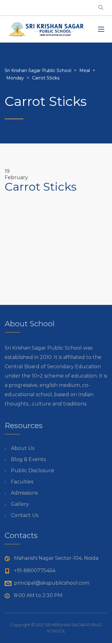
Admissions (24, 493)
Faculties (22, 482)
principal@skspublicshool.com (51, 583)
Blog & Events (28, 459)
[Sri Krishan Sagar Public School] (46, 29)
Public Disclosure (32, 470)
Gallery (20, 504)
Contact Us (24, 515)
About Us (22, 448)
